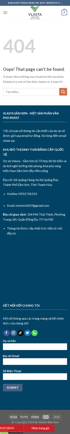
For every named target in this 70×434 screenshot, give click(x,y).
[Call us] (34, 333)
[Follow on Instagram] (13, 333)
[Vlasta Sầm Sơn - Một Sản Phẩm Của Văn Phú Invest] (35, 12)
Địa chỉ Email (11, 356)
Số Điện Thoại (12, 371)
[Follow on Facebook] (6, 333)
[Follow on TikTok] (20, 333)
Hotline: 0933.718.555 (22, 193)
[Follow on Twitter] (27, 333)
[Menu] (5, 12)
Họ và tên (9, 341)
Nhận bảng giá (40, 428)
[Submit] (63, 92)
